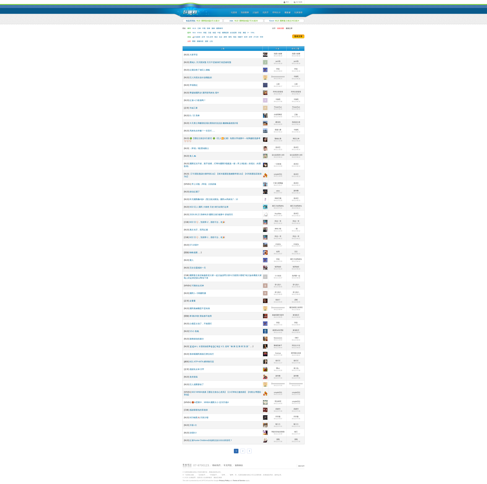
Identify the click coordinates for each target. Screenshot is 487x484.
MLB (194, 28)
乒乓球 (256, 37)
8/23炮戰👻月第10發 (199, 417)
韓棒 (209, 28)
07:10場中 (194, 245)
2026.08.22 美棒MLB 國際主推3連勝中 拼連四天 (211, 214)
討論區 (256, 12)
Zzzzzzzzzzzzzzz (278, 77)
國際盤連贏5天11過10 (202, 21)
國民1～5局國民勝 (198, 293)
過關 (206, 41)
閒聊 (194, 41)
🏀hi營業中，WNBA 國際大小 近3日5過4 (210, 402)
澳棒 (213, 28)
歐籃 (214, 33)
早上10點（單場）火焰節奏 (204, 184)
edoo (278, 192)
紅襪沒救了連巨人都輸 (200, 70)
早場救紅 (194, 85)
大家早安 (194, 55)
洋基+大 (193, 425)
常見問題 (228, 465)
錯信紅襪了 (195, 192)
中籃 (219, 33)
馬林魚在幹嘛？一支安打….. (202, 131)
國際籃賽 (225, 33)
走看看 (192, 301)
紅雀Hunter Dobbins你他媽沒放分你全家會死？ (211, 440)
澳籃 (244, 33)
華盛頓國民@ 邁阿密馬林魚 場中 (204, 93)
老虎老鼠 (194, 377)
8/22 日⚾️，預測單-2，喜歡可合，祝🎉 (207, 222)
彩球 (246, 37)
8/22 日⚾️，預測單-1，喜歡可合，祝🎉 (207, 237)
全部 (189, 41)
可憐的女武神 (198, 286)
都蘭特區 (200, 41)
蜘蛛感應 (193, 252)
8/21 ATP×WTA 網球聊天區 (201, 362)
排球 (251, 37)
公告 (211, 41)
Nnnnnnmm (278, 339)
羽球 (261, 37)
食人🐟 (193, 156)
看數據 (287, 12)
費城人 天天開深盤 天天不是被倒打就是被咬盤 (210, 62)
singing (278, 245)
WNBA (199, 33)
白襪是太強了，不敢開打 (201, 324)
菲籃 (240, 33)
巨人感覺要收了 (197, 384)
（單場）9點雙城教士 (199, 148)
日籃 (210, 33)
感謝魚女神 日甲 (196, 369)
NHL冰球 (209, 37)
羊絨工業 (193, 108)
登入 (286, 2)
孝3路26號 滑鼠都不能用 (200, 316)
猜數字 (240, 37)
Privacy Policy (224, 480)
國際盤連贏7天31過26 (243, 21)
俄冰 (216, 37)
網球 (225, 37)
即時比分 (277, 12)
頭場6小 (193, 433)
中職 (204, 28)
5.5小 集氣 (194, 331)
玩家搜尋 (298, 12)
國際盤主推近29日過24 (284, 21)
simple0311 (278, 175)
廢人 (192, 260)
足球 (203, 37)
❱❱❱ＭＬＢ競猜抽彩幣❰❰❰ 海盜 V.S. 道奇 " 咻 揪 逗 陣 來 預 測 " (220, 346)
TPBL (253, 33)
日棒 (199, 28)
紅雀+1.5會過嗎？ (198, 100)
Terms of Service (239, 480)
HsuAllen (278, 214)
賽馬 (230, 37)
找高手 (266, 12)
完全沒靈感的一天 (198, 268)
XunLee (278, 354)
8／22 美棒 (195, 115)
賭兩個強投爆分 (197, 339)
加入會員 (297, 2)
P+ (248, 33)
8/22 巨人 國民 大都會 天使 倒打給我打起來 (209, 207)
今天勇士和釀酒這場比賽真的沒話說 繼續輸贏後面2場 (214, 123)
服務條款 (239, 465)
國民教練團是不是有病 (200, 308)
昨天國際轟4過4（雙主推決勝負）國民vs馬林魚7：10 (214, 199)
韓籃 (205, 33)
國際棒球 (219, 28)
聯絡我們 (216, 465)
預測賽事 (245, 12)
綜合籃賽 (233, 33)
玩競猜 (234, 12)
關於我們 (301, 466)
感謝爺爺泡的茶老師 (198, 410)
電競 (235, 37)
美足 (221, 37)
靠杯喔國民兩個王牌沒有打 (202, 354)
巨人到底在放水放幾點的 (201, 77)
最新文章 (289, 28)
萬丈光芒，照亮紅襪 (199, 230)
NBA (194, 33)
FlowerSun (278, 108)
